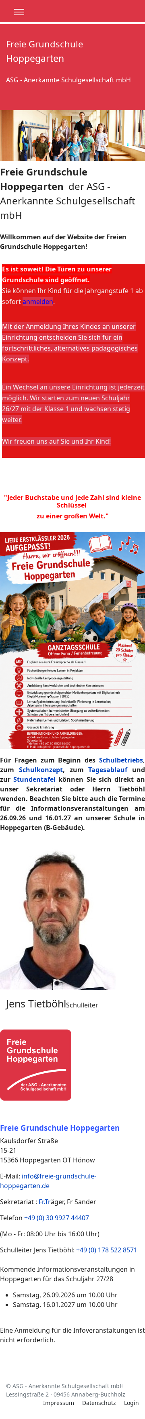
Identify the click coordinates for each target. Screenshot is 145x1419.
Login (131, 1403)
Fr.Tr (45, 1201)
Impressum (58, 1403)
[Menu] (19, 12)
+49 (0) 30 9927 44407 (56, 1217)
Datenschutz (99, 1403)
